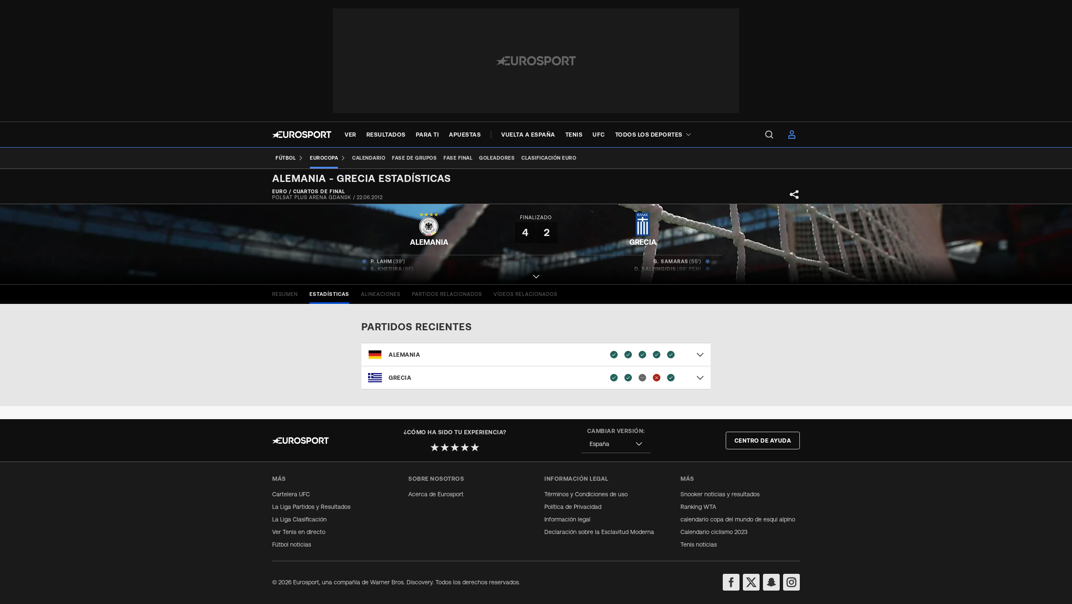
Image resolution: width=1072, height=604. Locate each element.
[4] (465, 447)
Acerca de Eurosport (436, 494)
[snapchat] (771, 582)
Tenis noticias (698, 544)
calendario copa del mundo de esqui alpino (737, 519)
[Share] (794, 194)
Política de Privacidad (572, 506)
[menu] (769, 134)
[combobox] (616, 444)
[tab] (285, 294)
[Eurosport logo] (301, 134)
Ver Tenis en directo (298, 532)
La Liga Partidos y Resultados (311, 506)
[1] (435, 447)
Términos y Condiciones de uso (586, 494)
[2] (445, 447)
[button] (536, 269)
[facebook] (731, 582)
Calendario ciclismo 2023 (713, 532)
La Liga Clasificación (299, 519)
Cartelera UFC (291, 494)
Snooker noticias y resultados (720, 494)
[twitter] (751, 582)
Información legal (567, 519)
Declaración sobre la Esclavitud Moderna (599, 532)
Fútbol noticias (291, 544)
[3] (455, 447)
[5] (475, 447)
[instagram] (791, 582)
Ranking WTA (698, 506)
